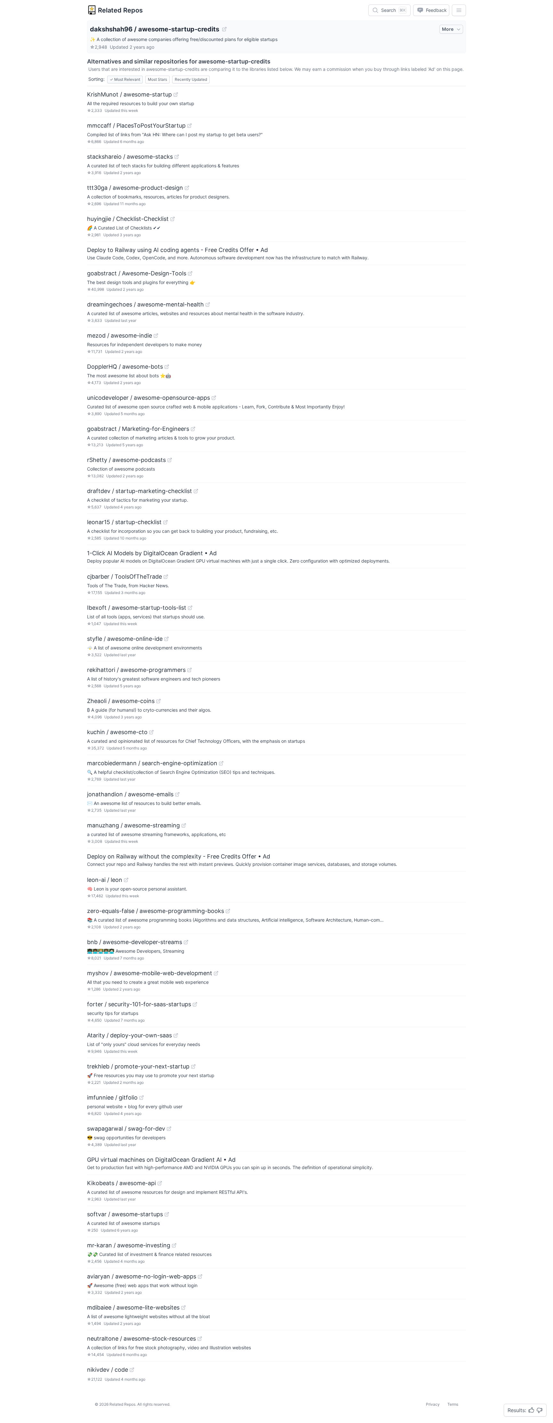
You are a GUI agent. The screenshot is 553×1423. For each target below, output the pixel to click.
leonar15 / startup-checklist (124, 522)
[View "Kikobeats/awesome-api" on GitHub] (159, 1183)
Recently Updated (191, 79)
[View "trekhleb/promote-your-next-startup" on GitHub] (193, 1066)
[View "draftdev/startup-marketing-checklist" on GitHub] (195, 491)
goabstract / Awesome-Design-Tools (136, 273)
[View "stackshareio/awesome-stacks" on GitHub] (176, 156)
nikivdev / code (107, 1369)
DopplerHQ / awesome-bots (125, 366)
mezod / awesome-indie (119, 335)
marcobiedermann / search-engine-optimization (152, 763)
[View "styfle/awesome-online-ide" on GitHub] (166, 638)
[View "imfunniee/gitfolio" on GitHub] (141, 1097)
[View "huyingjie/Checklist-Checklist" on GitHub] (172, 219)
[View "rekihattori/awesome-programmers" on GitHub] (189, 670)
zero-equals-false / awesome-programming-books (155, 911)
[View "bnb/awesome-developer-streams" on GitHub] (185, 942)
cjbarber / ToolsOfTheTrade (124, 576)
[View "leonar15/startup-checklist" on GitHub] (165, 522)
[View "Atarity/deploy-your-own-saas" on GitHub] (175, 1035)
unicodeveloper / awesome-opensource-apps (148, 397)
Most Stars (157, 79)
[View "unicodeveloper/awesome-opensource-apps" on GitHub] (213, 397)
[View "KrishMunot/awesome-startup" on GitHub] (175, 94)
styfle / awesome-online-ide (125, 638)
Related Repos (120, 10)
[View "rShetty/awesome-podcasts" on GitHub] (169, 460)
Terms (452, 1404)
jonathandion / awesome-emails (130, 794)
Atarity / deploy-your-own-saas (129, 1035)
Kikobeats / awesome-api (121, 1183)
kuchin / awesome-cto (117, 732)
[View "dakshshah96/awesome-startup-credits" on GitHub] (224, 29)
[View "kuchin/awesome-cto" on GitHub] (151, 732)
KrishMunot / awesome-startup (129, 94)
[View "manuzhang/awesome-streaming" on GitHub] (183, 825)
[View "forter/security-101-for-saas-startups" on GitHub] (194, 1004)
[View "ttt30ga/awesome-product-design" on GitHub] (186, 187)
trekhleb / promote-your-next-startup (138, 1066)
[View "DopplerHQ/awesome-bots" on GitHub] (166, 366)
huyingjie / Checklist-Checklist (128, 218)
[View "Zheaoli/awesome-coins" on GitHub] (158, 701)
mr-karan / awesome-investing (128, 1245)
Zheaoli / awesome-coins (121, 701)
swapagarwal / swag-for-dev (126, 1128)
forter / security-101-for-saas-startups (139, 1004)
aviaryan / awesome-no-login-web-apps (141, 1276)
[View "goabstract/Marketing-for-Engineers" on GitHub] (193, 428)
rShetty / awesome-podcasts (126, 459)
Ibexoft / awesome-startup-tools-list (136, 607)
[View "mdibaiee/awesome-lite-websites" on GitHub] (183, 1307)
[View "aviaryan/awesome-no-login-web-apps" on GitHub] (200, 1276)
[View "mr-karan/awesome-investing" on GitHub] (174, 1245)
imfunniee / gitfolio (112, 1097)
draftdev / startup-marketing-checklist (139, 491)
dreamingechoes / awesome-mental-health (145, 304)
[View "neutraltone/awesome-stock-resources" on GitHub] (199, 1338)
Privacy (433, 1404)
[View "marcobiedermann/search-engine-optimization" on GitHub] (221, 763)
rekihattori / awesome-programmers (136, 669)
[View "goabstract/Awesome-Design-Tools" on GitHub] (190, 273)
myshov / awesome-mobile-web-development (149, 973)
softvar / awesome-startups (125, 1214)
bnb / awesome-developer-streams (134, 942)
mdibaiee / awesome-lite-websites (133, 1307)
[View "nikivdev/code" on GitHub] (131, 1369)
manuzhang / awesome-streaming (133, 825)
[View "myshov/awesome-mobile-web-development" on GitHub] (216, 973)
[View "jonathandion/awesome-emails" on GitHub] (177, 794)
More (447, 29)
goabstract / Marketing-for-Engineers (138, 428)
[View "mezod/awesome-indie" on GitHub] (155, 335)
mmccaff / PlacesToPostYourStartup (136, 125)
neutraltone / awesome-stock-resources (141, 1338)
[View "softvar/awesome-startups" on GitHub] (166, 1214)
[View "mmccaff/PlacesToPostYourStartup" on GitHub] (189, 125)
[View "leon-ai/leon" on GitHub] (126, 880)
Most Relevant (125, 79)
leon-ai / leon (104, 879)
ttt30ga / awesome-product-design (135, 187)
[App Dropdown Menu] (459, 10)
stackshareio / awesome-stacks (130, 156)
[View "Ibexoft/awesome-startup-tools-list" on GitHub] (190, 607)
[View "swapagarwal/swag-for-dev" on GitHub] (169, 1128)
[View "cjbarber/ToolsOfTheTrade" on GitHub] (165, 576)
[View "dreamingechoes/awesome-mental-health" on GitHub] (207, 304)
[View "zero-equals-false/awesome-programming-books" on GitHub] (227, 911)
